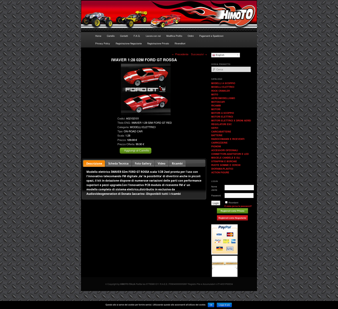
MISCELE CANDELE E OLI (225, 157)
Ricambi (177, 163)
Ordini (191, 35)
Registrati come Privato (232, 210)
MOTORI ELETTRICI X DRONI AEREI (231, 120)
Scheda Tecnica (118, 163)
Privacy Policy (102, 43)
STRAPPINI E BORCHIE (224, 161)
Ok (211, 305)
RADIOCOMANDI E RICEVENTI (228, 139)
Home (98, 35)
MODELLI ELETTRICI (222, 87)
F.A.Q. (137, 35)
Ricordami (233, 202)
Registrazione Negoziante (129, 43)
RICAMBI (216, 105)
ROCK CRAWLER (220, 90)
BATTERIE (217, 135)
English (219, 55)
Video (161, 163)
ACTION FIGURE (220, 172)
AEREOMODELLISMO (223, 98)
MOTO (214, 94)
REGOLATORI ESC (221, 124)
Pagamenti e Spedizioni (211, 35)
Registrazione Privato (158, 43)
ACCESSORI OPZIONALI (224, 150)
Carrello (111, 35)
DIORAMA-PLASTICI (222, 168)
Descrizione (94, 163)
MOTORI (215, 109)
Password (216, 195)
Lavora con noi (153, 35)
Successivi (199, 54)
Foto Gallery (143, 163)
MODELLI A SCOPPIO (223, 83)
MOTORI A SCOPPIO (222, 113)
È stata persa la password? (238, 206)
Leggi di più (224, 305)
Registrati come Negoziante (232, 217)
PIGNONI (216, 146)
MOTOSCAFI (218, 101)
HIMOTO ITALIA (127, 284)
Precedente (180, 54)
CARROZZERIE (219, 142)
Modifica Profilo (174, 35)
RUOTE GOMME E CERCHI (225, 165)
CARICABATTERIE (221, 131)
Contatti (124, 35)
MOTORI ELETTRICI (222, 116)
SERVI (214, 128)
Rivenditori (180, 43)
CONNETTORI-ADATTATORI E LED (230, 154)
